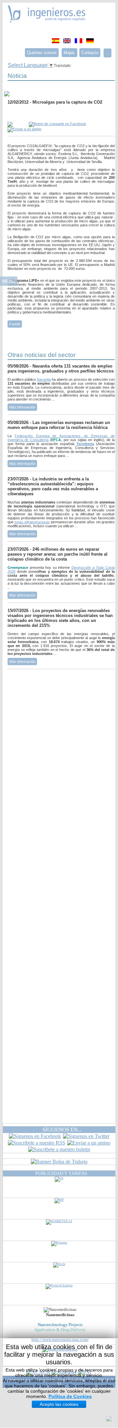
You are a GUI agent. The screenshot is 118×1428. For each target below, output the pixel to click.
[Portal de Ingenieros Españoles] (47, 21)
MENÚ (8, 281)
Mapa (69, 52)
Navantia (44, 379)
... (107, 52)
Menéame (21, 114)
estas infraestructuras (31, 522)
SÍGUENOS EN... (62, 1129)
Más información (22, 407)
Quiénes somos (42, 52)
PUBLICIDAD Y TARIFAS (61, 1173)
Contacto (89, 52)
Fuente (14, 324)
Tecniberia (85, 444)
